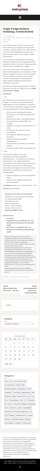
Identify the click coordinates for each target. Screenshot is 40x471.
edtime (14, 396)
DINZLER (7, 396)
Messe (6, 408)
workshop (18, 423)
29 (15, 359)
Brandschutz (21, 389)
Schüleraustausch (21, 415)
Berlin (18, 385)
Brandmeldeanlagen (10, 389)
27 (6, 359)
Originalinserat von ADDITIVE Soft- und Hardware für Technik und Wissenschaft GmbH (20, 223)
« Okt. (6, 364)
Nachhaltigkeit (27, 408)
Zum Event (10, 218)
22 (15, 355)
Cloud (29, 389)
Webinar (27, 419)
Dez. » (11, 364)
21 (10, 355)
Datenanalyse (14, 277)
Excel (6, 400)
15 (15, 351)
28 (10, 359)
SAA (30, 411)
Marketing (32, 404)
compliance (8, 392)
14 (10, 351)
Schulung (5, 42)
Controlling (16, 392)
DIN (33, 392)
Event (32, 396)
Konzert (10, 404)
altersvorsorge (22, 381)
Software (7, 419)
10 (24, 347)
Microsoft (13, 408)
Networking (8, 411)
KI (5, 404)
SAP (6, 415)
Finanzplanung (14, 400)
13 (6, 351)
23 (19, 355)
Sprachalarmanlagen (18, 419)
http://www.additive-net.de (14, 210)
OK (20, 467)
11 (28, 347)
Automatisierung (10, 385)
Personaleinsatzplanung (20, 411)
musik (19, 408)
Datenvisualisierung (24, 277)
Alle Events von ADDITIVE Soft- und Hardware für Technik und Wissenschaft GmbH (20, 229)
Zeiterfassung (27, 423)
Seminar (30, 415)
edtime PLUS (21, 396)
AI (15, 381)
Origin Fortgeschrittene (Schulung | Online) (10, 288)
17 (24, 351)
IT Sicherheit (30, 400)
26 (33, 355)
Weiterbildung (9, 423)
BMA (23, 385)
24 (24, 355)
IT (24, 400)
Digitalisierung (26, 392)
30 (19, 359)
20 (6, 355)
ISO (21, 400)
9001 (6, 381)
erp (28, 396)
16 (19, 351)
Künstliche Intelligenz (21, 404)
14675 (11, 381)
